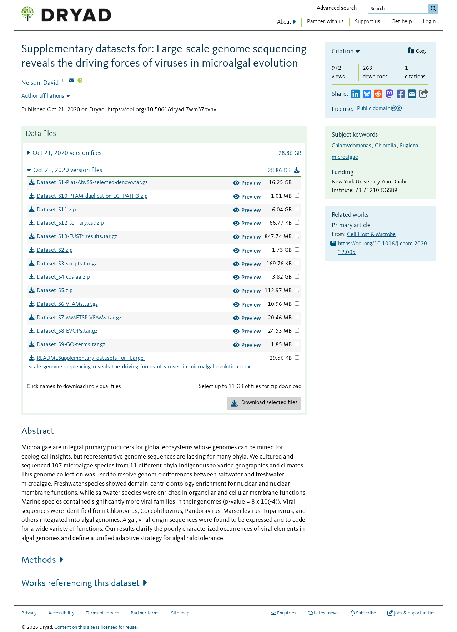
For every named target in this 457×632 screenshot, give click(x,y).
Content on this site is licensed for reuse (95, 627)
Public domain (373, 109)
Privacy (29, 613)
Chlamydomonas (351, 146)
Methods (38, 560)
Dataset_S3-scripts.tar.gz (67, 264)
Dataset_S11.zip (56, 210)
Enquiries (286, 613)
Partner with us (325, 22)
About (284, 22)
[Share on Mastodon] (389, 94)
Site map (180, 613)
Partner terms (145, 613)
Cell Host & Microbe (371, 234)
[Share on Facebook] (401, 94)
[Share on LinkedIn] (355, 94)
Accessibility (61, 613)
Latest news (326, 613)
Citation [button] (343, 51)
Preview (251, 183)
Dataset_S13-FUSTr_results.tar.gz (77, 237)
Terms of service (102, 613)
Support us (367, 22)
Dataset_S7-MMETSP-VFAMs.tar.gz (79, 318)
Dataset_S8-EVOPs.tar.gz (67, 331)
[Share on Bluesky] (367, 94)
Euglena (409, 146)
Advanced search (337, 8)
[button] (164, 153)
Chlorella (385, 146)
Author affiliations (42, 96)
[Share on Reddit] (378, 94)
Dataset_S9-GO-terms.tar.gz (71, 345)
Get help (401, 22)
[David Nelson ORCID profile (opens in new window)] (80, 81)
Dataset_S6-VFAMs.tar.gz (67, 304)
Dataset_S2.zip (54, 250)
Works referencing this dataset (80, 583)
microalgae (345, 157)
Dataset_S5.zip (54, 291)
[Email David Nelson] (71, 81)
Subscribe (366, 613)
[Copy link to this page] (423, 94)
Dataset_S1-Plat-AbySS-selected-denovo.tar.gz (92, 183)
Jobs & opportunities (415, 613)
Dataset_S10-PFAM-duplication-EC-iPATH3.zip (92, 196)
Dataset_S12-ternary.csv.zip (70, 223)
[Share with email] (412, 94)
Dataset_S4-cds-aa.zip (63, 277)
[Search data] (433, 9)
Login (429, 22)
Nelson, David (40, 83)
